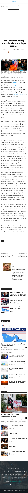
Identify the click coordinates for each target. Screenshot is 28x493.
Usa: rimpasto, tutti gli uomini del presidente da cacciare (21, 256)
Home (2, 5)
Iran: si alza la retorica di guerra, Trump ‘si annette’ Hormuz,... (13, 345)
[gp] (9, 52)
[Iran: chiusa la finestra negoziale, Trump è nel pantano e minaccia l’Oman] (4, 356)
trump (16, 240)
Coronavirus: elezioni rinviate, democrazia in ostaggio (10, 415)
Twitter (18, 280)
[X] (5, 247)
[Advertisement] (14, 25)
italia (9, 240)
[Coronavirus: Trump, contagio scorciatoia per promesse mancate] (4, 427)
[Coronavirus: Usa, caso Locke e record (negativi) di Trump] (4, 453)
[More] (21, 55)
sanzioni (12, 240)
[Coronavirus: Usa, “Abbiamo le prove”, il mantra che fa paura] (4, 440)
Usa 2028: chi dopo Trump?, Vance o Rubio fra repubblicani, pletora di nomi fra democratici (18, 294)
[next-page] (4, 315)
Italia (15, 9)
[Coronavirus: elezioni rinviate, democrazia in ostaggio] (14, 403)
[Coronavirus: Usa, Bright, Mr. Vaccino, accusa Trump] (4, 446)
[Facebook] (2, 247)
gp (12, 264)
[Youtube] (17, 484)
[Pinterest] (9, 247)
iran (6, 240)
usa (19, 240)
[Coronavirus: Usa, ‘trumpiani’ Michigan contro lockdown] (4, 433)
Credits (24, 490)
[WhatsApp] (12, 247)
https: (13, 266)
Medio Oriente (7, 5)
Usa (18, 9)
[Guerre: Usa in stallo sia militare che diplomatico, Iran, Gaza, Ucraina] (4, 376)
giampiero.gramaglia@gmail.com (16, 481)
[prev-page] (2, 315)
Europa (3, 312)
